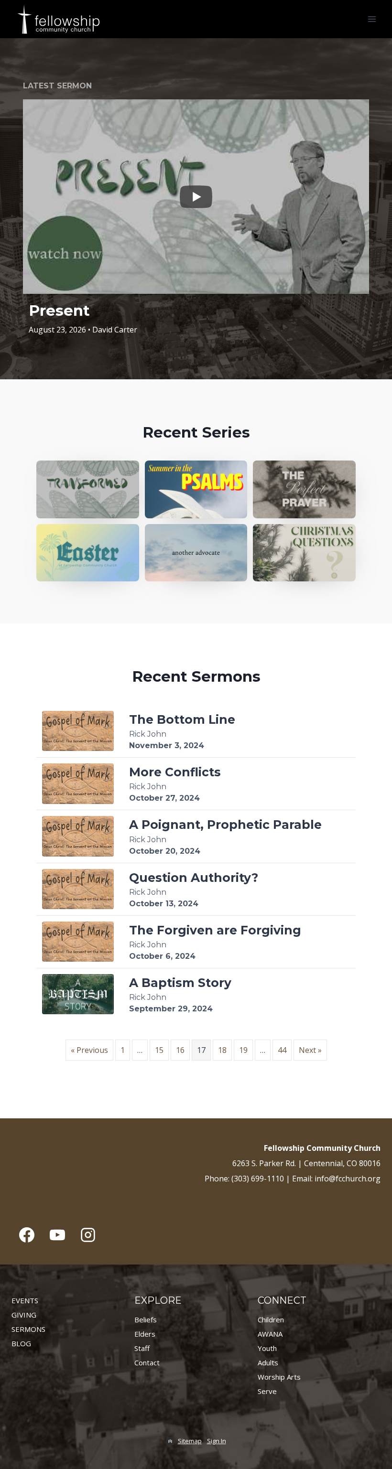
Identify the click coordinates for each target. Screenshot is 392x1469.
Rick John (147, 734)
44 (282, 1050)
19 (243, 1050)
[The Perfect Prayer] (304, 489)
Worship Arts (279, 1377)
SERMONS (28, 1329)
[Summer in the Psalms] (196, 489)
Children (271, 1319)
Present (59, 310)
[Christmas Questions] (304, 553)
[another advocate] (196, 553)
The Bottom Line (182, 719)
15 (159, 1050)
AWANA (270, 1334)
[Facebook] (26, 1235)
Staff (142, 1348)
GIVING (23, 1314)
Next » (310, 1050)
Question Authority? (193, 877)
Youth (267, 1348)
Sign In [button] (216, 1441)
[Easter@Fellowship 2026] (87, 553)
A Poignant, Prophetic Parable (225, 824)
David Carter (114, 329)
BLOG (21, 1343)
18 (222, 1050)
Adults (268, 1362)
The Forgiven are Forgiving (215, 930)
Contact (147, 1362)
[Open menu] (372, 18)
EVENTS (24, 1300)
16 (180, 1050)
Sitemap (190, 1441)
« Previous (89, 1050)
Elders (144, 1334)
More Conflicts (175, 772)
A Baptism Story (180, 983)
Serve (267, 1391)
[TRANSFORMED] (87, 489)
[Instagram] (88, 1235)
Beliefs (145, 1319)
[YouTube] (57, 1235)
